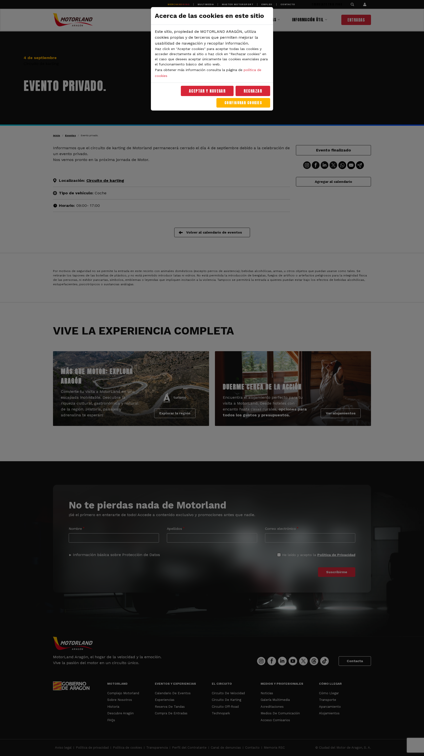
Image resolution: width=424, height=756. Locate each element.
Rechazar (253, 91)
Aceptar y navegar (207, 91)
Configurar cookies (243, 102)
